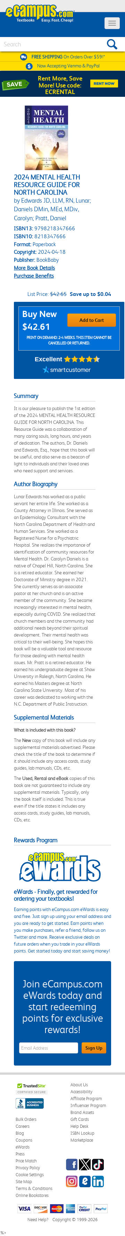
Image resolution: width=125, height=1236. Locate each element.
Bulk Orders (26, 1119)
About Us (79, 1084)
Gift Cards (79, 1119)
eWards (23, 1147)
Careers (23, 1126)
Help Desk (79, 1126)
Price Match (26, 1160)
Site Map (24, 1181)
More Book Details (34, 267)
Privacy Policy (28, 1167)
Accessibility (81, 1091)
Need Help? (37, 1219)
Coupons (24, 1140)
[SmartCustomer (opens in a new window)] (66, 370)
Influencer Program (88, 1105)
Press (20, 1153)
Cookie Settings (30, 1174)
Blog (20, 1133)
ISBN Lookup (82, 1133)
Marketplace (81, 1140)
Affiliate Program (86, 1098)
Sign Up (93, 1048)
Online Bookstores (32, 1195)
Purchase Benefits (34, 275)
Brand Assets (82, 1112)
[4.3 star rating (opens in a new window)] (82, 359)
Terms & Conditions (34, 1188)
